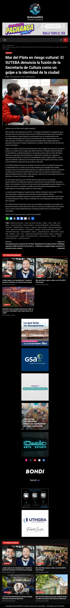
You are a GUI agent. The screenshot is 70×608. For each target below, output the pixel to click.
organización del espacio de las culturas (37, 234)
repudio (22, 236)
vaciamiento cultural (23, 238)
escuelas (27, 227)
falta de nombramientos (55, 227)
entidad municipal (18, 227)
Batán (55, 223)
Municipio (12, 234)
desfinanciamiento (55, 225)
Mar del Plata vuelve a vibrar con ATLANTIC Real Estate (52, 268)
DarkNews (50, 606)
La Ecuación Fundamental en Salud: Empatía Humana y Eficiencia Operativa (18, 584)
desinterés (9, 227)
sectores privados (44, 236)
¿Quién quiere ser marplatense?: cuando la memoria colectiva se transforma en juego (18, 268)
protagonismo (58, 234)
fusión (7, 229)
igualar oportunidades (48, 229)
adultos (45, 223)
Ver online (65, 40)
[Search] (61, 40)
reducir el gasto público (12, 236)
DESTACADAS (7, 592)
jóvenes (34, 231)
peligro (51, 234)
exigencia (33, 227)
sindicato (53, 236)
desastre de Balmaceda (41, 225)
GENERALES (8, 53)
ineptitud (58, 229)
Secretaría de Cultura (32, 236)
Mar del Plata (54, 231)
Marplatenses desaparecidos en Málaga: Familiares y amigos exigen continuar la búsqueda (50, 245)
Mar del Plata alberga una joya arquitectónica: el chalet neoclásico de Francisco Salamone (52, 584)
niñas (18, 234)
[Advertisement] (35, 29)
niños (22, 234)
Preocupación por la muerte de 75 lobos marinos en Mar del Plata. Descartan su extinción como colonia (19, 245)
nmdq (7, 77)
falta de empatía (42, 227)
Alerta (50, 223)
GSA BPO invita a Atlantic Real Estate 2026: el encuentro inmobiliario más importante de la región (18, 297)
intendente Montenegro (12, 231)
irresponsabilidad (25, 231)
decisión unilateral (29, 225)
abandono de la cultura (16, 223)
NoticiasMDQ (35, 17)
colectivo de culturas (16, 225)
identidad (37, 229)
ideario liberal (30, 229)
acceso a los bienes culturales (33, 223)
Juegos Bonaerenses (43, 231)
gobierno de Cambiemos (18, 229)
